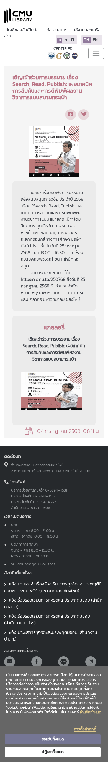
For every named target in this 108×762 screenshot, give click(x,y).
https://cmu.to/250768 (43, 279)
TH (86, 40)
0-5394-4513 (44, 496)
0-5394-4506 (38, 508)
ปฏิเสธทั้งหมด (53, 752)
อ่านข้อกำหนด (90, 712)
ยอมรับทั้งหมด (53, 739)
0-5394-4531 (56, 490)
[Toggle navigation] (96, 53)
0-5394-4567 (44, 502)
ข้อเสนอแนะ (57, 30)
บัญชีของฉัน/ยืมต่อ (23, 30)
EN (95, 40)
